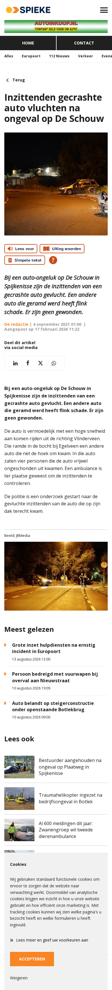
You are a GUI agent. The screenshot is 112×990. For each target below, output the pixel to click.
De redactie (16, 324)
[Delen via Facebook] (28, 363)
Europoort (31, 56)
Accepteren (32, 959)
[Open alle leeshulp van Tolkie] (53, 260)
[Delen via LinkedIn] (15, 363)
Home (28, 43)
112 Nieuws (59, 56)
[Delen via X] (40, 363)
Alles (8, 56)
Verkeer (85, 56)
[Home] (28, 10)
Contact (84, 43)
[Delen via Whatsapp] (53, 363)
